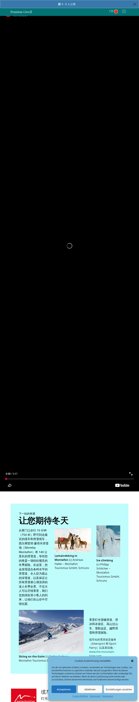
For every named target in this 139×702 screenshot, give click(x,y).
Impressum (95, 696)
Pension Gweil (21, 11)
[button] (132, 660)
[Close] (135, 4)
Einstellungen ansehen (119, 689)
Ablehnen (90, 689)
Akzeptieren (64, 689)
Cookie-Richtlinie (80, 696)
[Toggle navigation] (123, 11)
